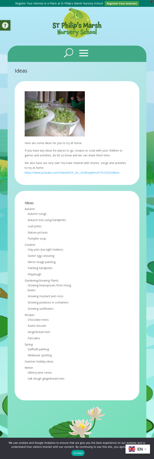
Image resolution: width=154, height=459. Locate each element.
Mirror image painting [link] (42, 262)
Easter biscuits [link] (37, 326)
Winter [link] (29, 368)
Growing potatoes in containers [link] (48, 302)
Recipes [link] (30, 315)
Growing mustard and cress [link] (45, 296)
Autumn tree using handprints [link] (47, 220)
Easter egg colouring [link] (41, 256)
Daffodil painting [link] (38, 349)
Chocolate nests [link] (38, 320)
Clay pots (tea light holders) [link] (45, 249)
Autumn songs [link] (37, 214)
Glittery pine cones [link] (40, 372)
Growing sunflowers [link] (41, 308)
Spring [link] (29, 344)
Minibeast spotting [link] (40, 355)
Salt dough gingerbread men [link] (46, 378)
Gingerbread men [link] (39, 332)
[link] (5, 25)
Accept (78, 453)
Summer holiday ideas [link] (39, 361)
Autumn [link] (30, 209)
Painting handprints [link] (40, 268)
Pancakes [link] (34, 338)
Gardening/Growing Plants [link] (42, 280)
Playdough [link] (34, 274)
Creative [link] (30, 245)
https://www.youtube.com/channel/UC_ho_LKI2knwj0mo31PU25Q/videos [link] (72, 172)
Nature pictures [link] (38, 232)
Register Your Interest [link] (122, 3)
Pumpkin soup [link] (37, 238)
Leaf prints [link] (35, 226)
